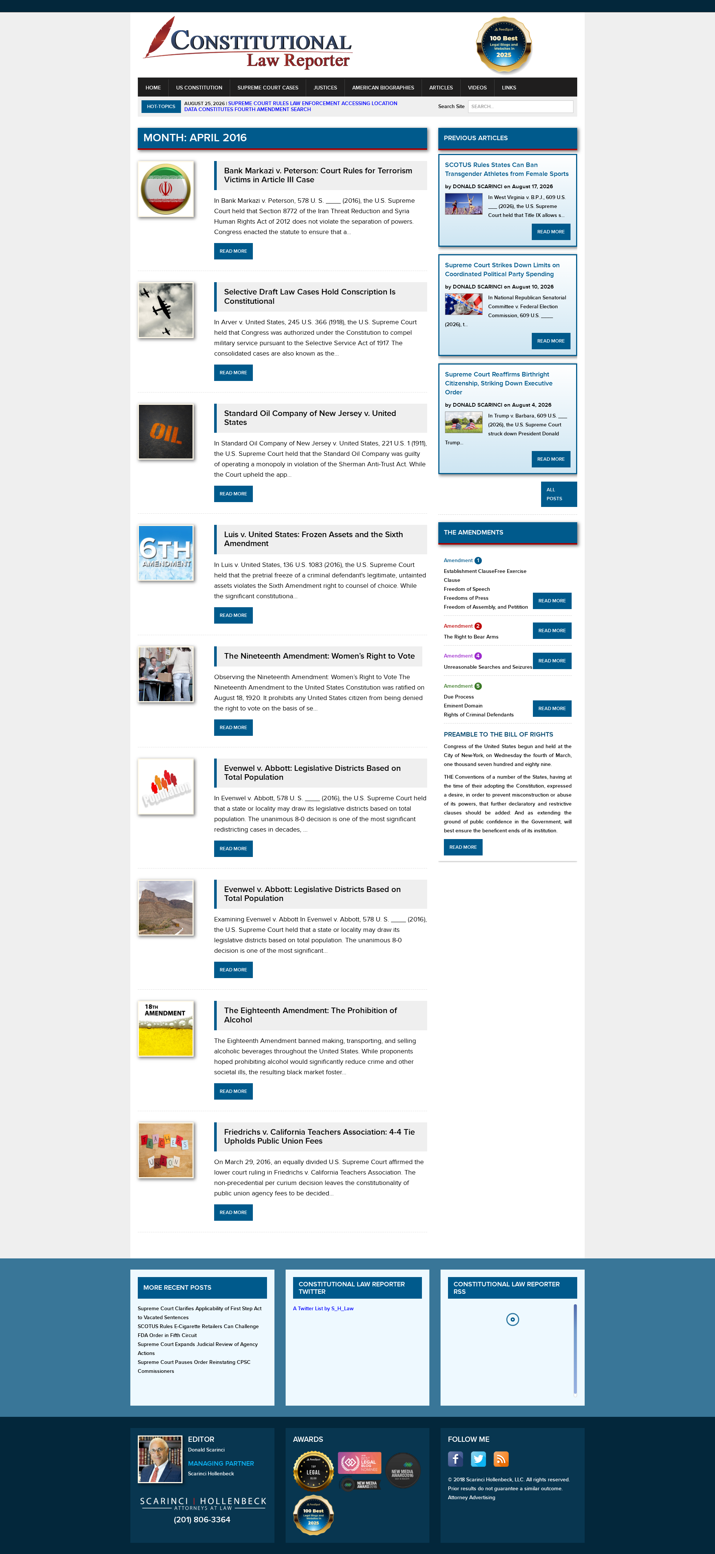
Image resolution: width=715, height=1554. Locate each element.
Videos (477, 88)
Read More (233, 251)
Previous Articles (476, 138)
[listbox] (512, 1352)
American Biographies (383, 88)
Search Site (451, 106)
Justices (325, 88)
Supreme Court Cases (268, 88)
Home (153, 88)
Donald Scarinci (206, 1450)
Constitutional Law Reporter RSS (507, 1288)
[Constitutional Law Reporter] (248, 45)
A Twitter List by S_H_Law (323, 1308)
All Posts (554, 494)
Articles (441, 88)
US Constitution (199, 88)
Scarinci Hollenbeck (211, 1474)
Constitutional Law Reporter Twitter (352, 1288)
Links (509, 88)
